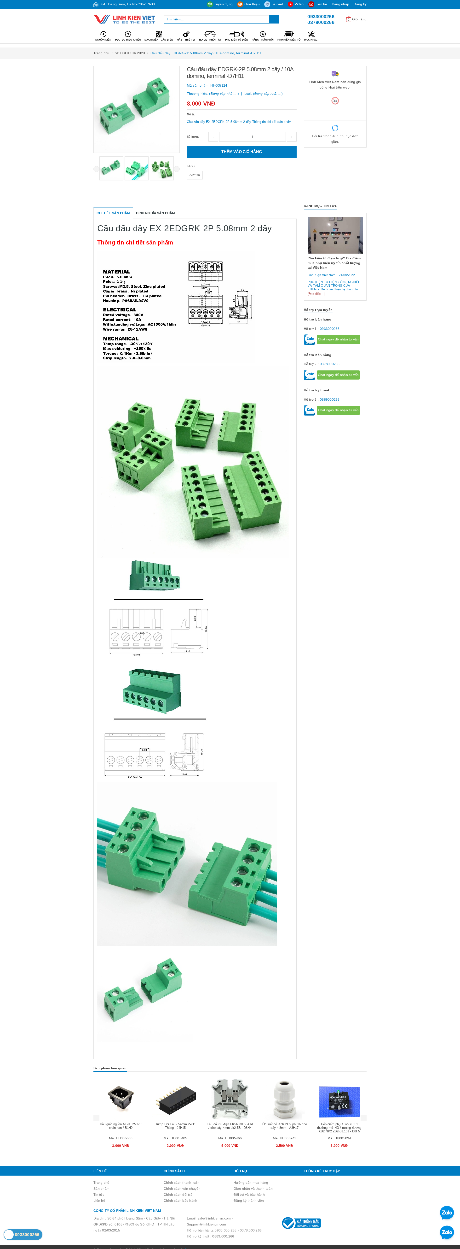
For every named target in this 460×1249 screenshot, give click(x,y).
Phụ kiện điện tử (288, 39)
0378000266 (320, 22)
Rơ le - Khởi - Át (210, 39)
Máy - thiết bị (186, 39)
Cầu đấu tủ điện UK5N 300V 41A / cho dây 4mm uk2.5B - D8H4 (175, 1126)
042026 (195, 175)
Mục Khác (310, 39)
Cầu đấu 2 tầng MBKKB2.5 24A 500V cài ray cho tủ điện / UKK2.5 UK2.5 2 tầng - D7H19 (339, 1127)
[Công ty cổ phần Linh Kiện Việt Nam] (124, 19)
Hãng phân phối (263, 39)
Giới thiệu (252, 4)
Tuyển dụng (223, 4)
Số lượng (193, 136)
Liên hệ (321, 4)
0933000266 (320, 16)
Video (299, 4)
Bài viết (277, 4)
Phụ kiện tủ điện (236, 39)
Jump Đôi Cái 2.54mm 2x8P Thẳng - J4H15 (121, 1126)
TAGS (191, 166)
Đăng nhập (340, 4)
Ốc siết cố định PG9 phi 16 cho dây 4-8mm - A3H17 (230, 1126)
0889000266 (330, 418)
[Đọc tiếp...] (316, 312)
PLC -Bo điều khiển (128, 39)
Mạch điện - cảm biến (158, 39)
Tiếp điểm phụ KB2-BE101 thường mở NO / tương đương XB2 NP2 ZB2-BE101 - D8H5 (285, 1127)
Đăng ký (360, 4)
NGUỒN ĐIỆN (103, 39)
